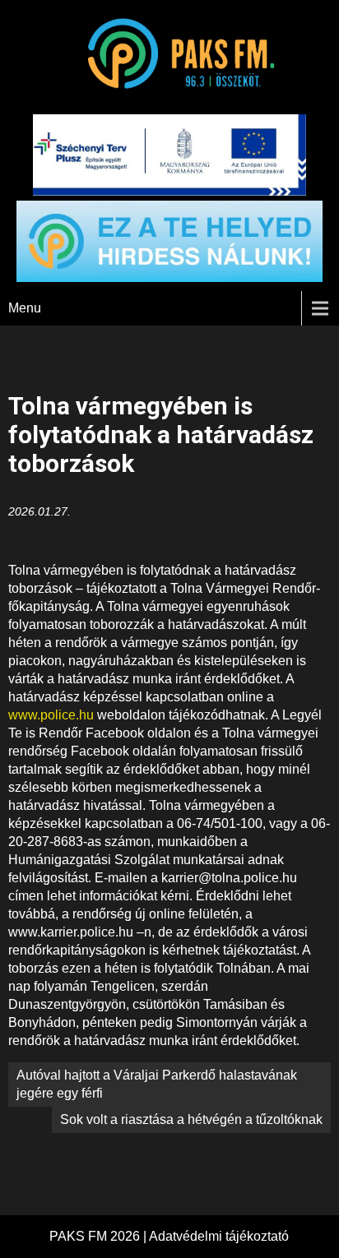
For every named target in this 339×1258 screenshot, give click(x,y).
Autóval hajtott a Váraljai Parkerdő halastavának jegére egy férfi (156, 1084)
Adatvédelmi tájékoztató (219, 1236)
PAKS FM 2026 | (99, 1236)
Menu (24, 308)
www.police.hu (51, 715)
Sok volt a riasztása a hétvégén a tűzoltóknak (191, 1119)
